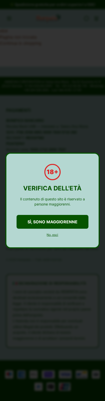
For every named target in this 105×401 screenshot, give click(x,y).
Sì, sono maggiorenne (52, 221)
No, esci (52, 235)
